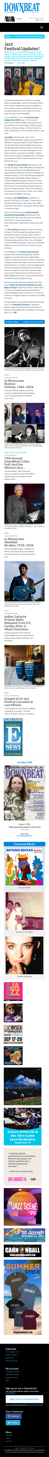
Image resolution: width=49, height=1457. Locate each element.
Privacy (32, 1448)
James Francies (29, 54)
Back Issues (10, 1358)
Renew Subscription (12, 1374)
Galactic (14, 52)
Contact (8, 1438)
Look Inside (24, 830)
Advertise (9, 1435)
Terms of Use (24, 1448)
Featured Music (24, 844)
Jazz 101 (8, 1441)
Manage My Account (12, 1372)
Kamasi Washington (27, 52)
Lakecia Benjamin (19, 56)
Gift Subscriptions (11, 1355)
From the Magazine (18, 452)
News (6, 375)
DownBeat (10, 63)
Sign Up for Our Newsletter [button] (24, 1399)
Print (19, 836)
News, (7, 52)
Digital (25, 836)
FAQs (7, 1380)
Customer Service (12, 1377)
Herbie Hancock (26, 58)
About (16, 1448)
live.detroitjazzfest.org (23, 278)
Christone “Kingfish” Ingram (24, 61)
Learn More (10, 1393)
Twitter (14, 1422)
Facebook (14, 1416)
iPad (30, 836)
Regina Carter (34, 56)
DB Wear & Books (12, 1361)
